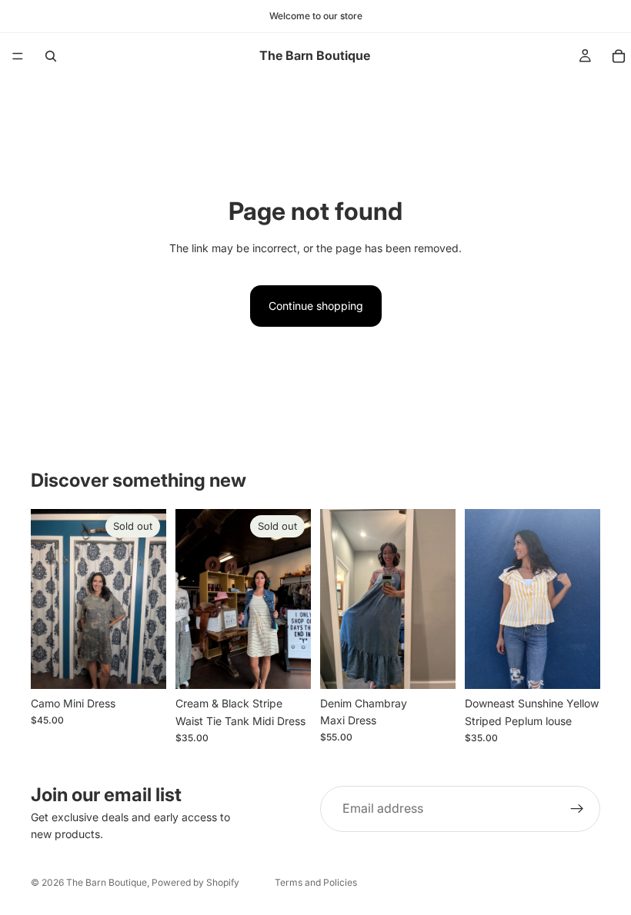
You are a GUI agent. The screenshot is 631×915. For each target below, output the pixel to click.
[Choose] (576, 666)
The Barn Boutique (106, 882)
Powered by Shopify (195, 882)
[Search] (51, 56)
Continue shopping (316, 305)
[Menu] (17, 56)
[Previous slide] (337, 599)
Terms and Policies (316, 882)
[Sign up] (577, 809)
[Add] (432, 665)
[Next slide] (439, 599)
